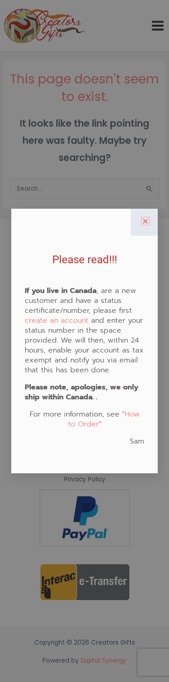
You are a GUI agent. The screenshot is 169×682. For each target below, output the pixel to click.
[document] (84, 341)
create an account (56, 320)
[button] (145, 221)
